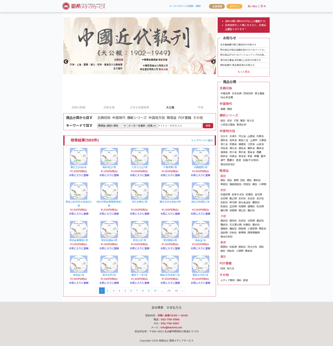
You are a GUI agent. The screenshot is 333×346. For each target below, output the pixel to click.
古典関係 (103, 118)
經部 (222, 120)
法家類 (251, 220)
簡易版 (172, 118)
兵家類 (242, 220)
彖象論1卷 (200, 240)
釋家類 (262, 228)
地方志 (250, 120)
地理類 (242, 206)
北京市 (224, 136)
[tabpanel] (139, 45)
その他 (198, 118)
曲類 (222, 250)
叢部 (223, 256)
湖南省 (242, 148)
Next (212, 61)
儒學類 (233, 220)
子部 (236, 120)
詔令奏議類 (244, 202)
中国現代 (118, 118)
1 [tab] (65, 107)
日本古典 (237, 93)
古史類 (224, 198)
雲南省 (251, 152)
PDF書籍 (184, 118)
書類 (236, 180)
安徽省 (233, 144)
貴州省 (242, 152)
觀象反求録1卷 (200, 274)
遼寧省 (224, 140)
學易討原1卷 (139, 240)
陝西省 (224, 156)
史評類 (260, 198)
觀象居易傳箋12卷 (170, 274)
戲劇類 (248, 250)
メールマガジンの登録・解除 (185, 6)
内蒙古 (260, 136)
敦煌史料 (241, 124)
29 (168, 290)
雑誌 (229, 108)
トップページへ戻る (202, 140)
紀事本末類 (238, 194)
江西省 (251, 144)
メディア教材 (227, 280)
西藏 (259, 152)
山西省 (251, 136)
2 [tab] (95, 107)
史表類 (251, 198)
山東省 (260, 144)
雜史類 (251, 210)
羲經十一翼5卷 (139, 274)
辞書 (245, 280)
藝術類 (256, 224)
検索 (208, 125)
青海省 (242, 156)
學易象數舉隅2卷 (78, 240)
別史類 (260, 206)
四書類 (247, 184)
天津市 (233, 136)
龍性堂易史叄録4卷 (170, 201)
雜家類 (233, 228)
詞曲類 (230, 250)
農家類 (260, 220)
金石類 (258, 194)
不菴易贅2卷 (170, 167)
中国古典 (225, 93)
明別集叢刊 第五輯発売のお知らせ (237, 65)
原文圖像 (259, 93)
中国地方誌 (156, 118)
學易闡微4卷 (170, 240)
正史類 (233, 206)
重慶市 (230, 160)
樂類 (254, 184)
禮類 (249, 180)
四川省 (233, 152)
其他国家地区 (227, 164)
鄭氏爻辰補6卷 (79, 167)
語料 (239, 280)
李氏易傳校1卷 (139, 201)
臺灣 (263, 156)
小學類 (262, 184)
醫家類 (224, 224)
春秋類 (257, 180)
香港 (238, 160)
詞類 (261, 246)
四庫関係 (248, 93)
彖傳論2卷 (78, 274)
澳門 (222, 160)
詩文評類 (252, 246)
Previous (65, 61)
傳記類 (242, 210)
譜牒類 (251, 206)
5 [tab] (187, 107)
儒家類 (224, 220)
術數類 (247, 224)
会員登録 (217, 6)
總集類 (242, 246)
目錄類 (233, 210)
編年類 (224, 210)
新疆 (256, 156)
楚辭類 (224, 246)
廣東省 (260, 148)
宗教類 (233, 232)
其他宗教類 (226, 236)
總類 (222, 180)
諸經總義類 (235, 184)
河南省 (224, 148)
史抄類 (242, 198)
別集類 (233, 246)
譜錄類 (224, 228)
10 (155, 290)
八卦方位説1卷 (139, 167)
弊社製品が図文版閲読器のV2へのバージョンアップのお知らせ (252, 50)
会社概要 (157, 307)
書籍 (222, 108)
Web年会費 (226, 97)
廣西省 (251, 148)
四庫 (222, 268)
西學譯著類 (253, 232)
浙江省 (224, 144)
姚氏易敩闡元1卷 (200, 201)
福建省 (242, 144)
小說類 (239, 250)
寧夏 (249, 156)
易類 (229, 180)
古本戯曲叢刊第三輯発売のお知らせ (238, 44)
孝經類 (224, 184)
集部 (242, 120)
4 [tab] (156, 107)
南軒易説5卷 (109, 167)
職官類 (256, 202)
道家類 (224, 232)
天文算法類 (235, 224)
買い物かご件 (257, 6)
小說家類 (252, 228)
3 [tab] (126, 107)
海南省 (224, 152)
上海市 (253, 140)
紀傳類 (249, 194)
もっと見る (244, 71)
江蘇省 (262, 140)
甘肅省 (233, 156)
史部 (229, 120)
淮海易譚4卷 (109, 274)
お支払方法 (174, 307)
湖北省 (233, 148)
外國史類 (225, 194)
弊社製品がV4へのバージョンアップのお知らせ (244, 55)
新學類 (242, 232)
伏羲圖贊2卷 (200, 167)
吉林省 (233, 140)
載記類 (233, 198)
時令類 (233, 202)
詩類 (242, 180)
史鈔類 (224, 202)
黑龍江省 (243, 140)
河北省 (242, 136)
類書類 (242, 228)
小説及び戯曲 (227, 124)
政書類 (224, 206)
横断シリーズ (137, 118)
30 (176, 290)
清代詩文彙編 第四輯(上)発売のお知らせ (240, 60)
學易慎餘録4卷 (109, 240)
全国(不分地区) (251, 160)
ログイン (235, 6)
